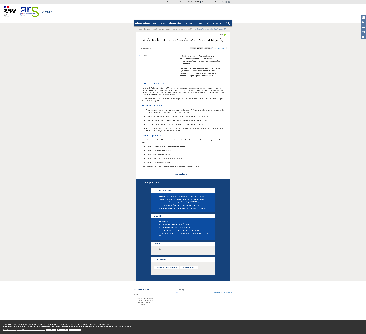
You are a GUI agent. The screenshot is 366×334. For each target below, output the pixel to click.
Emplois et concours (207, 2)
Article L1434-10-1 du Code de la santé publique (175, 227)
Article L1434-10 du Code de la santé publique (174, 224)
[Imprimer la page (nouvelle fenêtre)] (226, 48)
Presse (217, 2)
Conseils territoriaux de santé (166, 268)
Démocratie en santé (215, 23)
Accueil (141, 29)
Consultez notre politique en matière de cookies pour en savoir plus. (24, 330)
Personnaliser (75, 330)
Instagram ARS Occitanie (229, 2)
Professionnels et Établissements (173, 23)
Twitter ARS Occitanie (222, 2)
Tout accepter (62, 330)
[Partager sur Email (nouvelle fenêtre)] (217, 48)
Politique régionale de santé (146, 23)
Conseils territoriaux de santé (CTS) (182, 29)
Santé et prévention (196, 23)
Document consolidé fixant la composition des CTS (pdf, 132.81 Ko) (181, 196)
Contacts (182, 2)
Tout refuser (51, 330)
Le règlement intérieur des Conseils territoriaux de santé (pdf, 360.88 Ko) (183, 208)
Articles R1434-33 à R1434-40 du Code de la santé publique (179, 230)
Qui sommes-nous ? (172, 2)
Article (221, 34)
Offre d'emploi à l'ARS (193, 2)
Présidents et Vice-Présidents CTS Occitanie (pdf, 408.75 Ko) (179, 205)
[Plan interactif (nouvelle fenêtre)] (204, 305)
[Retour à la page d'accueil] (29, 12)
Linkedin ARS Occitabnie (226, 2)
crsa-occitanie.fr (182, 174)
